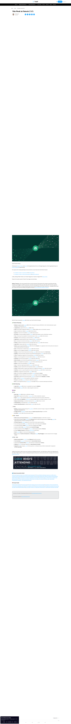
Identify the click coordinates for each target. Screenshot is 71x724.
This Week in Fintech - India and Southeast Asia (22, 274)
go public (31, 408)
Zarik (26, 266)
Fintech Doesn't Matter (16, 484)
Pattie (21, 266)
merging (30, 417)
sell (19, 444)
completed (23, 411)
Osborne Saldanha (35, 274)
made (26, 445)
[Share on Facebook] (27, 14)
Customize (9, 721)
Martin (18, 266)
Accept (4, 721)
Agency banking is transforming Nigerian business (28, 477)
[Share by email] (25, 14)
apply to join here (15, 454)
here (25, 326)
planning (27, 399)
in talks (25, 439)
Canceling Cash (25, 484)
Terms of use (12, 718)
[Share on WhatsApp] (34, 14)
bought (53, 419)
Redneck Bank (21, 487)
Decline (15, 721)
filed (28, 402)
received (32, 376)
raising (32, 329)
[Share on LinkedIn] (32, 14)
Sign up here (44, 276)
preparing (29, 381)
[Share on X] (30, 14)
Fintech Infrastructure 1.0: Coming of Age (36, 484)
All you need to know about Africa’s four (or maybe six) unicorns (31, 479)
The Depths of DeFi (30, 486)
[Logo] (35, 2)
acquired (27, 425)
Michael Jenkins (31, 272)
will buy (27, 442)
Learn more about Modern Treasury (42, 287)
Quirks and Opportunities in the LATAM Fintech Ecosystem (23, 475)
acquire (31, 428)
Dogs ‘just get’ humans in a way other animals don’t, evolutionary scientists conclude (41, 487)
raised (24, 320)
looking (22, 378)
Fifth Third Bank (15, 267)
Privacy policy (6, 718)
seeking (19, 397)
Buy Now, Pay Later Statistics (40, 486)
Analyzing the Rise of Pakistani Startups (30, 476)
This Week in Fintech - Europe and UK (20, 272)
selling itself (32, 430)
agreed (27, 419)
